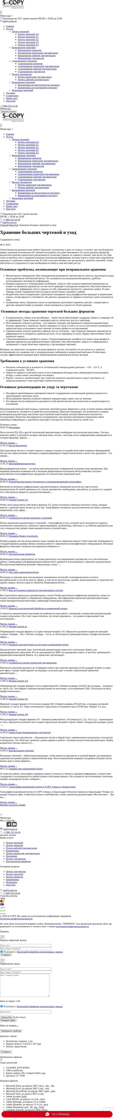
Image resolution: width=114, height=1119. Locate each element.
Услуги (9, 29)
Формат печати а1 (18, 626)
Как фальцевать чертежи (21, 750)
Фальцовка (14, 427)
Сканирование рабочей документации (37, 69)
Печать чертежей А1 (28, 37)
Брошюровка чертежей (23, 82)
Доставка (10, 93)
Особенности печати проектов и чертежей (30, 518)
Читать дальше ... (8, 443)
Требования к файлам (11, 1031)
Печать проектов (14, 845)
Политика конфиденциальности (16, 918)
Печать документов (22, 74)
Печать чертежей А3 (28, 42)
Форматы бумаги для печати (23, 536)
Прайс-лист (12, 98)
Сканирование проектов (30, 63)
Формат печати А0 (18, 714)
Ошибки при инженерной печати (26, 768)
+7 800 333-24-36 (9, 106)
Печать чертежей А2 (28, 39)
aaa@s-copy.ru (10, 21)
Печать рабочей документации (33, 79)
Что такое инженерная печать (24, 572)
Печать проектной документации (35, 77)
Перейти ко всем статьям (12, 805)
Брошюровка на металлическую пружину (39, 85)
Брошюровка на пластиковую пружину (37, 87)
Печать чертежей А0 (28, 34)
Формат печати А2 (18, 500)
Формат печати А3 (18, 699)
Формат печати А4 (18, 681)
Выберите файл (8, 1020)
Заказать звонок (8, 112)
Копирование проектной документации (38, 53)
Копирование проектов (29, 50)
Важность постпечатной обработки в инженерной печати (38, 608)
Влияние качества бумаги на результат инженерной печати (39, 644)
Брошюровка (12, 850)
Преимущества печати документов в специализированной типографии (45, 481)
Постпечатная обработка (18, 861)
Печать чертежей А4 (28, 45)
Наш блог (11, 101)
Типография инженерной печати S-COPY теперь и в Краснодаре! (42, 787)
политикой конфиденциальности (72, 926)
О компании (12, 95)
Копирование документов (31, 58)
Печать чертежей (20, 31)
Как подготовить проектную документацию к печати (36, 590)
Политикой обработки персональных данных (40, 952)
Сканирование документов (31, 71)
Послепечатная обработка (22, 554)
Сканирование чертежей (24, 61)
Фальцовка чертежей (22, 90)
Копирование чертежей (24, 47)
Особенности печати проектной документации (33, 662)
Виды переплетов (18, 445)
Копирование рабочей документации (37, 55)
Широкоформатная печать (22, 463)
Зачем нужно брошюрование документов (30, 732)
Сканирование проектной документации (38, 66)
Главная (10, 26)
